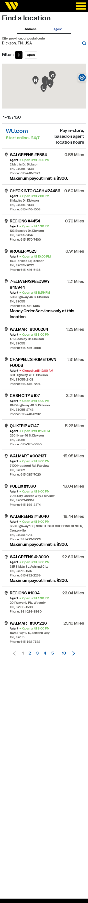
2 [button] (30, 653)
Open (31, 55)
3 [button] (37, 653)
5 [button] (52, 653)
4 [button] (45, 653)
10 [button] (64, 653)
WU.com (17, 131)
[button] (72, 653)
